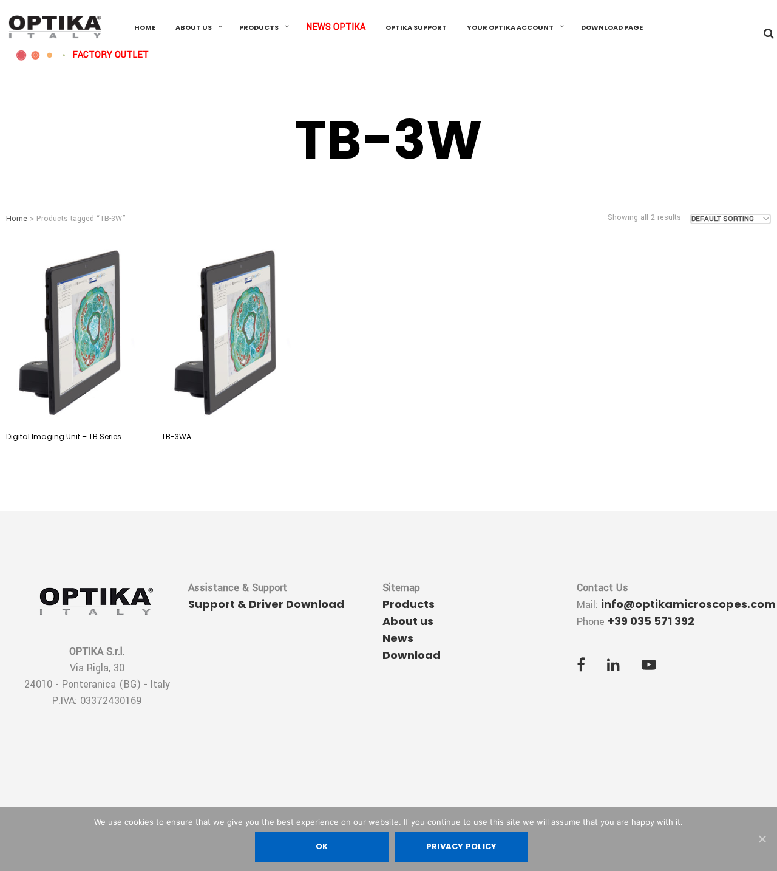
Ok (322, 846)
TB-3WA (176, 436)
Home (144, 27)
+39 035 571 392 (651, 621)
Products (259, 27)
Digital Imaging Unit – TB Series (63, 436)
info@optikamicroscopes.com (688, 604)
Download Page (612, 27)
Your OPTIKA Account (510, 27)
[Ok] (762, 839)
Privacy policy (461, 846)
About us (193, 27)
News (397, 638)
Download (411, 655)
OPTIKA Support (416, 27)
